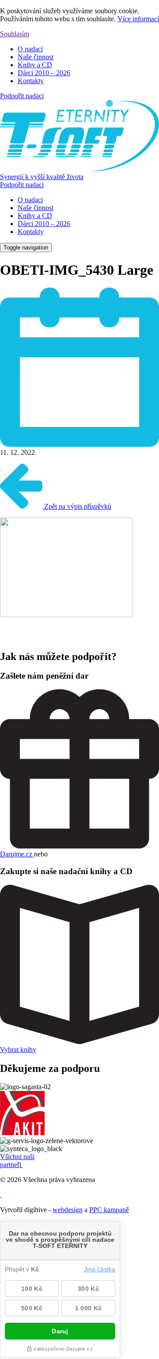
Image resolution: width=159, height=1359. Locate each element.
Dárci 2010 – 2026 (44, 73)
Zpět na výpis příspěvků (76, 506)
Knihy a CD (35, 65)
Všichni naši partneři (17, 1160)
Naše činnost (35, 57)
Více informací (138, 19)
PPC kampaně (109, 1209)
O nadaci (30, 49)
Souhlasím (14, 34)
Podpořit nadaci (22, 96)
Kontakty (31, 80)
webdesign (68, 1209)
